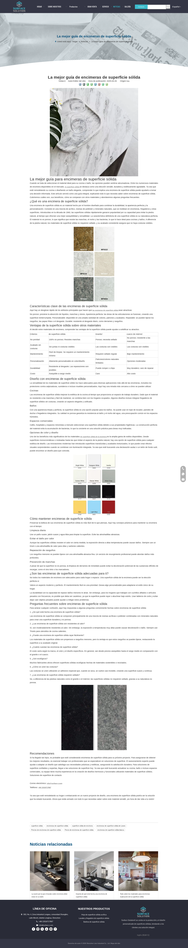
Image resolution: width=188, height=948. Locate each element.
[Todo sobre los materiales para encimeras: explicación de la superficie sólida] (138, 871)
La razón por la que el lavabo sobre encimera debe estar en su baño (49, 895)
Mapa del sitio (115, 943)
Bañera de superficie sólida (94, 922)
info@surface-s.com (46, 925)
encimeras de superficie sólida (57, 826)
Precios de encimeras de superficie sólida (46, 830)
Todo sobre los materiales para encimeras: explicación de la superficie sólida (135, 895)
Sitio (127, 81)
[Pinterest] (55, 929)
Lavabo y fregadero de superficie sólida (94, 918)
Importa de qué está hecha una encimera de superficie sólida (91, 895)
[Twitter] (42, 929)
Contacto (141, 7)
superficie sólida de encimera (82, 826)
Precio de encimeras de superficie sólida (79, 830)
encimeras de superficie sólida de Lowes (111, 826)
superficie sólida (37, 826)
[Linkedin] (37, 929)
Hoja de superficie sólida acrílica (94, 915)
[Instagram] (51, 929)
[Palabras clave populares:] (168, 7)
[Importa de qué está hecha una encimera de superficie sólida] (94, 871)
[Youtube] (46, 929)
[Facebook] (33, 929)
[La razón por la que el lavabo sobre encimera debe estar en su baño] (50, 871)
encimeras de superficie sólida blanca (110, 830)
